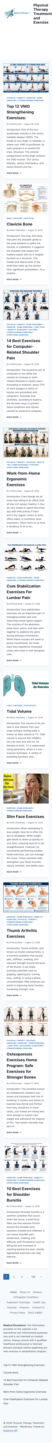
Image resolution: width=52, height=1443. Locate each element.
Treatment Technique (18, 1302)
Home (13, 1292)
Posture (33, 330)
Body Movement (35, 324)
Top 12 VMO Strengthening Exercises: (20, 112)
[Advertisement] (26, 43)
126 (33, 1276)
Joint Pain (39, 327)
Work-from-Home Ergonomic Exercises (23, 479)
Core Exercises (24, 578)
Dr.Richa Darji (15, 124)
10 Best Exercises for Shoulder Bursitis (23, 1194)
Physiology (30, 705)
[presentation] (26, 78)
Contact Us (38, 1307)
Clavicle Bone (19, 224)
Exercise (31, 98)
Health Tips (39, 1302)
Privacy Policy (17, 1312)
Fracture (29, 218)
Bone (9, 218)
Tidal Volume (19, 711)
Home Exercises (25, 327)
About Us (25, 1292)
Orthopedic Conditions (31, 1046)
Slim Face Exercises (25, 816)
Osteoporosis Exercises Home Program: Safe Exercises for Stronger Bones (22, 1066)
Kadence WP (10, 1430)
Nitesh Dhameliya (17, 230)
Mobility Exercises (17, 330)
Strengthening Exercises (31, 100)
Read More (14, 173)
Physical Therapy (16, 98)
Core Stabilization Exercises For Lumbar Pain (23, 592)
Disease (37, 1292)
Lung (9, 705)
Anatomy (17, 218)
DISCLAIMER (35, 1312)
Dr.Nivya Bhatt (15, 604)
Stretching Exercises (18, 335)
